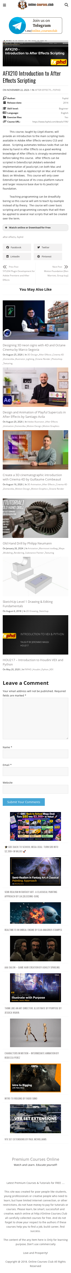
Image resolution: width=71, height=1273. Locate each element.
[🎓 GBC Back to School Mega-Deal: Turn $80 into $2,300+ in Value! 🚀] (35, 826)
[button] (4, 5)
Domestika (8, 359)
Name (7, 747)
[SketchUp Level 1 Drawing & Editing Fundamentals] (35, 559)
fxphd (20, 237)
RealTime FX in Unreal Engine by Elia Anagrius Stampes (33, 930)
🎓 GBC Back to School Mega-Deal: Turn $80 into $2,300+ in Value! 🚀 (31, 849)
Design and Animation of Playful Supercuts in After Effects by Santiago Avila (34, 414)
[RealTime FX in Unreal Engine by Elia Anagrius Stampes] (35, 913)
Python (45, 669)
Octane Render (42, 359)
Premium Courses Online (35, 1159)
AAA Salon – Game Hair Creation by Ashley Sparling (32, 967)
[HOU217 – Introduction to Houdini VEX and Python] (35, 617)
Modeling (8, 552)
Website (8, 782)
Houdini (36, 669)
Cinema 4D (58, 354)
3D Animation (34, 484)
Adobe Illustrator (35, 421)
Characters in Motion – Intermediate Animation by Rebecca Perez (32, 1055)
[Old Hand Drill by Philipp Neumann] (35, 500)
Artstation (33, 548)
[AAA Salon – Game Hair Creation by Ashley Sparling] (35, 948)
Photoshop (57, 359)
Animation (8, 426)
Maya (61, 548)
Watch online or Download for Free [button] (30, 227)
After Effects (43, 90)
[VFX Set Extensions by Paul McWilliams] (35, 1119)
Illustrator (20, 359)
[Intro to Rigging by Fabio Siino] (35, 1078)
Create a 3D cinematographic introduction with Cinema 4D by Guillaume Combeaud (32, 477)
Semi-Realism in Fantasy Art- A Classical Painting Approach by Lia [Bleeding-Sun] (31, 894)
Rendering (19, 552)
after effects (9, 237)
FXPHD (56, 90)
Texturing (8, 363)
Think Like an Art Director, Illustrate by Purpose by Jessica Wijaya (33, 1010)
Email (7, 765)
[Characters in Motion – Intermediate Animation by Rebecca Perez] (35, 1033)
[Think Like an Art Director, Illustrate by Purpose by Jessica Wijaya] (35, 988)
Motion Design (34, 426)
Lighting (30, 359)
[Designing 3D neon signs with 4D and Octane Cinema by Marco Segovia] (35, 302)
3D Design (32, 354)
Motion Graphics (51, 426)
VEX (51, 669)
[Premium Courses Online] (35, 3)
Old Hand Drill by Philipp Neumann (27, 543)
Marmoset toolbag (48, 548)
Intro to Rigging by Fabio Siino (21, 1098)
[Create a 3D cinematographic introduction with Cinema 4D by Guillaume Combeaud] (35, 432)
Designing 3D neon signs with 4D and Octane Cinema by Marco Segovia (34, 347)
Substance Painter (34, 552)
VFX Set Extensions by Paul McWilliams (25, 1139)
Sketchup (43, 611)
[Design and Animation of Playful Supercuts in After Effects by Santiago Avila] (35, 369)
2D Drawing (32, 611)
